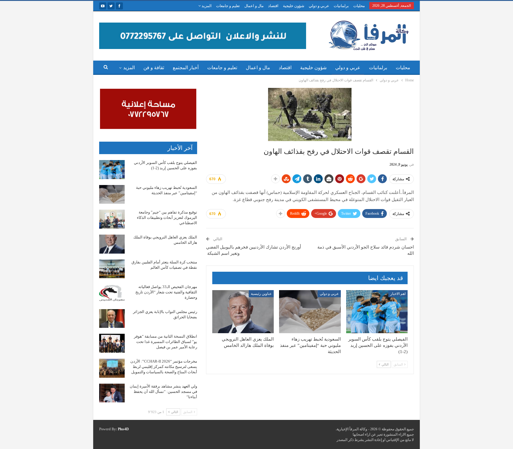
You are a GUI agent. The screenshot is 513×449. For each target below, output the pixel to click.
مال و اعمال (254, 6)
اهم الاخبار (398, 294)
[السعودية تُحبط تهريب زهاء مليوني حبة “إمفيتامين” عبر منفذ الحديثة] (310, 311)
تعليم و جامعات (228, 6)
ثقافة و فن (153, 67)
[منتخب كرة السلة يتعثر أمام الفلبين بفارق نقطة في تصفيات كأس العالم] (112, 269)
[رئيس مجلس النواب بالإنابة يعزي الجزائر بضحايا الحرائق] (112, 318)
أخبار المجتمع (186, 67)
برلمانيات (341, 6)
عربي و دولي (319, 6)
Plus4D (123, 429)
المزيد (206, 6)
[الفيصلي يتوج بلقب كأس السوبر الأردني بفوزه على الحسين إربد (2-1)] (377, 311)
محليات (359, 6)
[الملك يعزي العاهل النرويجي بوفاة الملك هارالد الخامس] (243, 311)
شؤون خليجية (293, 6)
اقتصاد (273, 6)
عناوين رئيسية (261, 294)
